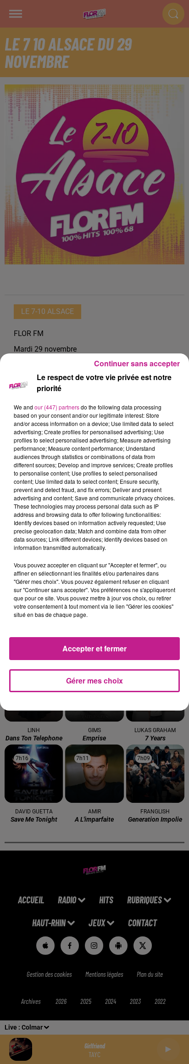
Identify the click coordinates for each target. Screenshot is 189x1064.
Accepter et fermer (94, 648)
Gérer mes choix (94, 680)
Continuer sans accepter (137, 363)
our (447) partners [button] (56, 407)
